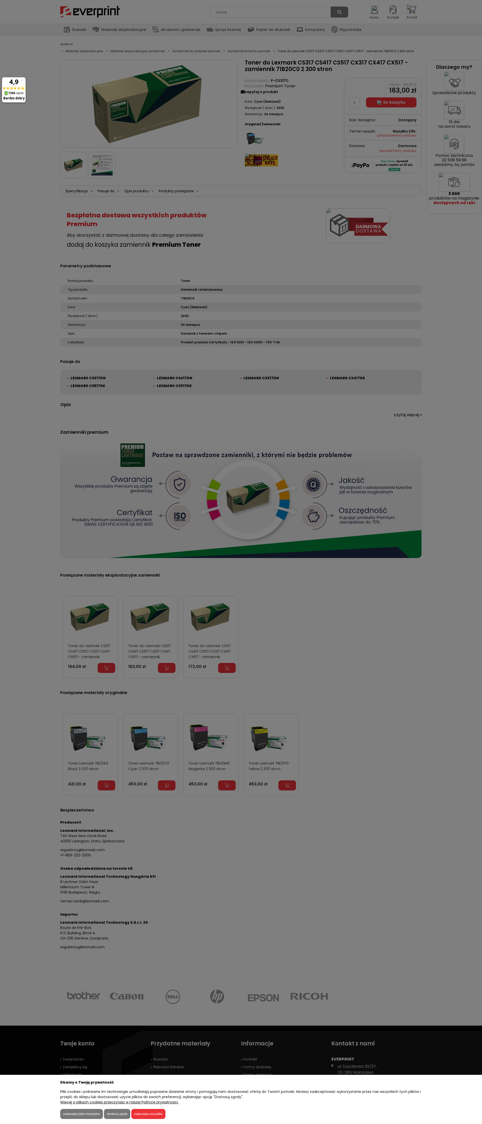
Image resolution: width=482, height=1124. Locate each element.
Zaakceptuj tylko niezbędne (81, 1114)
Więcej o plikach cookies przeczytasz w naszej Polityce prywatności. (119, 1102)
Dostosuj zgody (117, 1114)
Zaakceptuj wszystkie (148, 1114)
